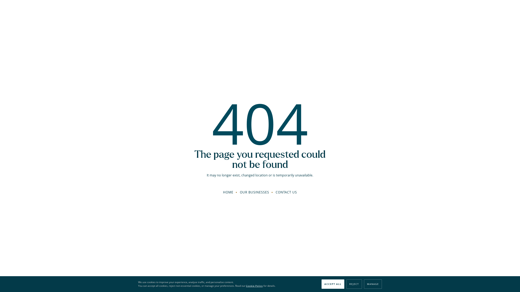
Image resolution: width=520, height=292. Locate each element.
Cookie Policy (254, 285)
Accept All (332, 284)
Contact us (286, 192)
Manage (373, 284)
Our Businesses (254, 192)
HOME (228, 192)
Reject (354, 284)
